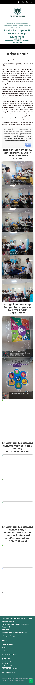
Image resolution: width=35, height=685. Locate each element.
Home (5, 647)
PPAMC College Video (10, 654)
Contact (6, 651)
